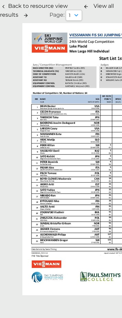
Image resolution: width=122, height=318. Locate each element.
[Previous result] (86, 6)
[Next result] (25, 15)
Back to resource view (38, 6)
